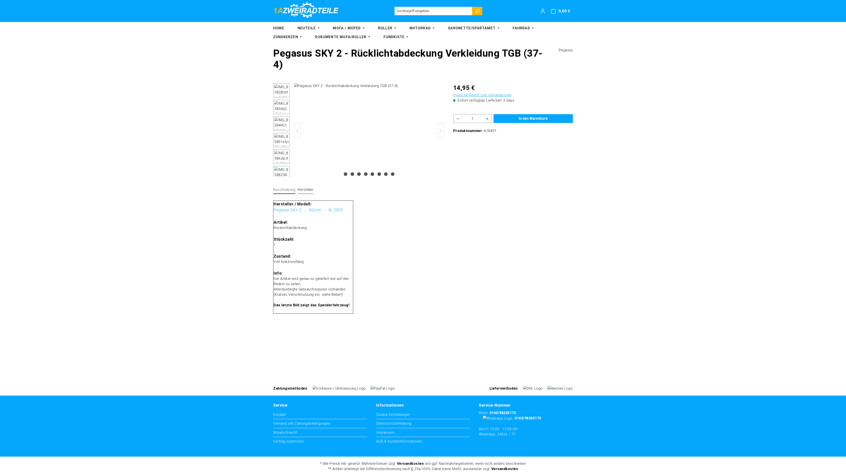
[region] (359, 130)
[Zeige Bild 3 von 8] (359, 174)
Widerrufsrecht (285, 432)
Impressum (385, 432)
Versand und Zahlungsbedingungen (301, 423)
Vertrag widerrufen (288, 441)
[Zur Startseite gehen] (306, 10)
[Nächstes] (441, 131)
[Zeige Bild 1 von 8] (345, 174)
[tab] (284, 190)
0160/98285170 (503, 413)
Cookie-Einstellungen (393, 415)
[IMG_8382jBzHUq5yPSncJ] (369, 130)
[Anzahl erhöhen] (487, 118)
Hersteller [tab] (305, 190)
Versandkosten (410, 463)
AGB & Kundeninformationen (399, 441)
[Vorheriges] (297, 131)
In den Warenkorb (533, 118)
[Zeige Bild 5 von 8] (372, 174)
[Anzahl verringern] (457, 118)
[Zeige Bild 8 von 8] (392, 174)
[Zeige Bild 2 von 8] (352, 174)
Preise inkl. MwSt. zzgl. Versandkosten (482, 95)
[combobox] (433, 11)
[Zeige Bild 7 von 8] (386, 174)
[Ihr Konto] (543, 11)
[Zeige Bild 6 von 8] (379, 174)
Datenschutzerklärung (394, 423)
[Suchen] (477, 11)
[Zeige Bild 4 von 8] (365, 174)
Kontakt (279, 415)
